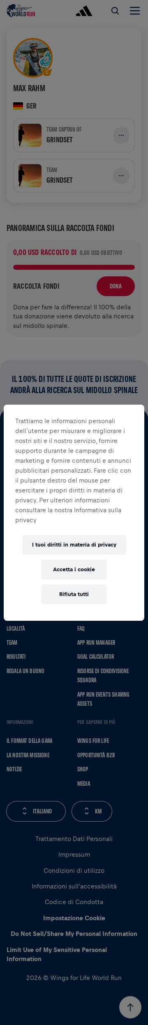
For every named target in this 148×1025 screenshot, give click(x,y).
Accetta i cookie (74, 569)
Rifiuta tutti (74, 594)
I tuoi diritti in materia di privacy (74, 545)
